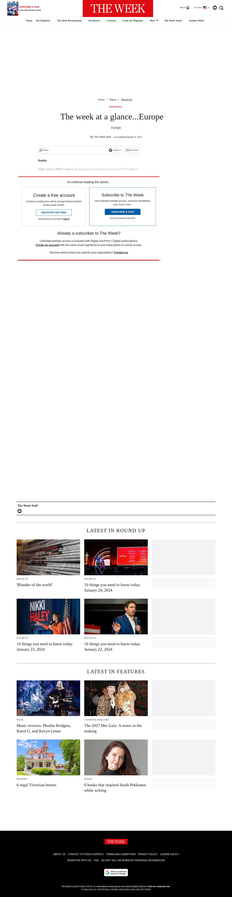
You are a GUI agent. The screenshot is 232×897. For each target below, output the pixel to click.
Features (115, 107)
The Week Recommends (69, 20)
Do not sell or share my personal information (133, 860)
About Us (59, 854)
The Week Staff (102, 136)
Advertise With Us (79, 860)
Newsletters (94, 20)
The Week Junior (173, 20)
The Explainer (43, 20)
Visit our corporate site (159, 886)
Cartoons (111, 20)
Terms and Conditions (121, 854)
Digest (113, 99)
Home (101, 99)
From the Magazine (133, 20)
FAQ (96, 860)
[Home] (28, 20)
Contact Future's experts (85, 854)
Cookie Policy (169, 854)
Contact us (121, 252)
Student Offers (196, 20)
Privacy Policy (148, 854)
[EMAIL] (20, 511)
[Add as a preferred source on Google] (116, 872)
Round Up (126, 99)
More (153, 20)
